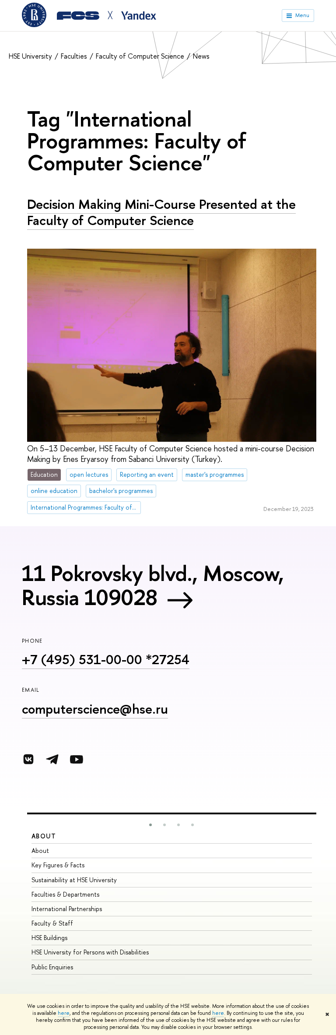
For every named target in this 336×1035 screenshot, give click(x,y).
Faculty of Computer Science (141, 56)
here (64, 1013)
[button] (151, 825)
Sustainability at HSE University (74, 880)
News (201, 56)
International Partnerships (67, 909)
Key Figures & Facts (58, 865)
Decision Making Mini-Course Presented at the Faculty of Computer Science (161, 212)
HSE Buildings (49, 937)
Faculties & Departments (65, 894)
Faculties (75, 56)
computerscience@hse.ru (95, 709)
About (44, 836)
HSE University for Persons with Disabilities (90, 952)
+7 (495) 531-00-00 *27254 (105, 659)
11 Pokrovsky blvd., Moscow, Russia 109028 (153, 585)
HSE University (31, 56)
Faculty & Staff (52, 923)
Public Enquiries (52, 967)
